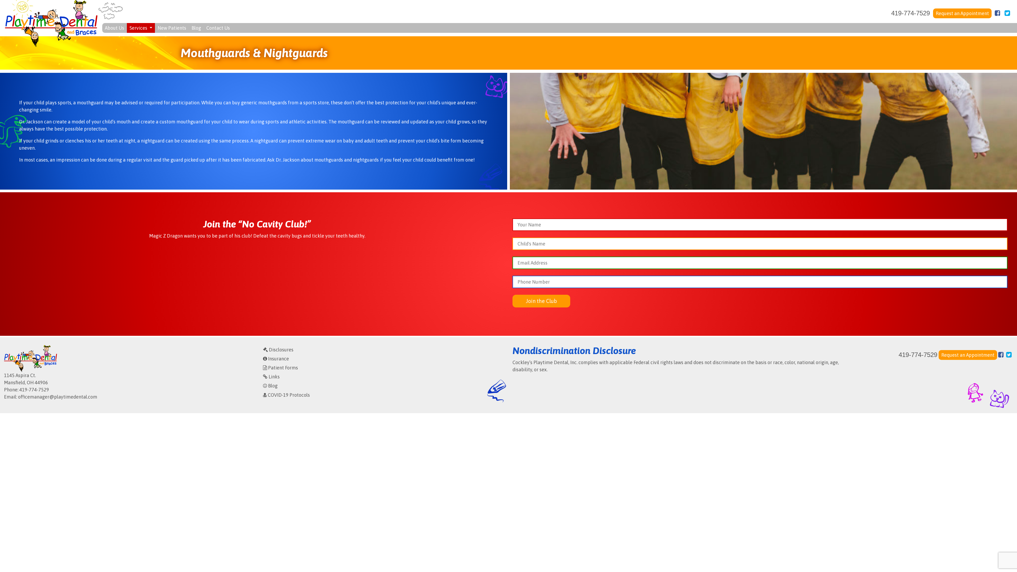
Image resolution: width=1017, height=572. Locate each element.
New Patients (172, 28)
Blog (196, 28)
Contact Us (218, 28)
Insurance (278, 358)
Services (139, 28)
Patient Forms (282, 367)
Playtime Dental (51, 23)
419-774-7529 (910, 13)
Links (273, 376)
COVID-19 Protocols (288, 395)
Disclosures (280, 349)
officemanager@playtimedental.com (57, 397)
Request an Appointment (962, 13)
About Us (114, 28)
